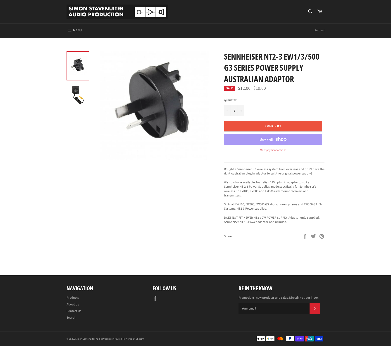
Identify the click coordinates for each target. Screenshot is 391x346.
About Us (73, 304)
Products (73, 297)
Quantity (230, 100)
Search (71, 317)
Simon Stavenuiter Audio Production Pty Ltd (98, 339)
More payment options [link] (273, 150)
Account (319, 30)
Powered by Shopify (133, 339)
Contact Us (74, 311)
